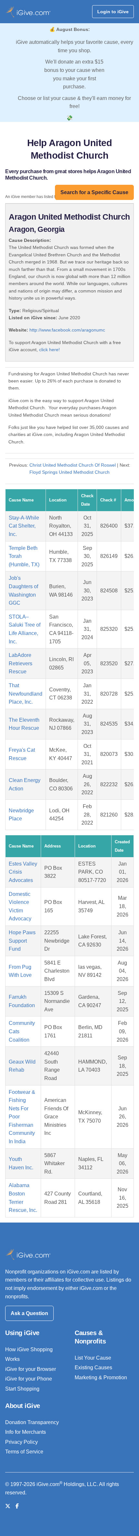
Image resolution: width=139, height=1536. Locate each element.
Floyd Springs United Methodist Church (69, 472)
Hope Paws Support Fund (22, 941)
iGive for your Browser (30, 1369)
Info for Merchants (25, 1432)
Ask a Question (29, 1313)
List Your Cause (93, 1358)
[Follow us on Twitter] (7, 1506)
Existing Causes (93, 1367)
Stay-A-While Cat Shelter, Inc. (24, 526)
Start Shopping (22, 1389)
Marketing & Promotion (101, 1377)
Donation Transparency (32, 1422)
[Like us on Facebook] (17, 1506)
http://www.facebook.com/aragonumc (67, 329)
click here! (49, 349)
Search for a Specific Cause (94, 192)
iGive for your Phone (28, 1379)
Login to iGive (113, 11)
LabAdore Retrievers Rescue (20, 663)
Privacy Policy (21, 1442)
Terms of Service (24, 1451)
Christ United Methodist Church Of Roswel (72, 465)
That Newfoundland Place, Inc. (25, 694)
